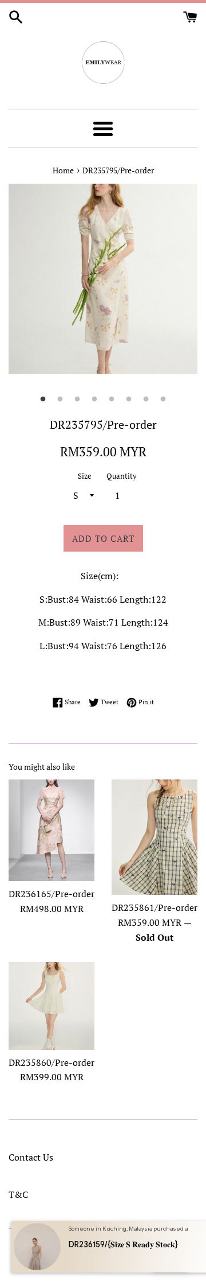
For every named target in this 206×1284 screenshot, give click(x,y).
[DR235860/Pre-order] (51, 1005)
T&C (18, 1194)
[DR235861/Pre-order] (154, 837)
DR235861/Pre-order (154, 907)
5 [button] (111, 399)
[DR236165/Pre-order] (51, 830)
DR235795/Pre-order (118, 170)
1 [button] (43, 399)
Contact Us (31, 1157)
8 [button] (163, 399)
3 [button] (77, 399)
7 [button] (146, 399)
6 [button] (128, 399)
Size (85, 476)
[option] (103, 279)
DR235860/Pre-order (51, 1062)
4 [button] (94, 399)
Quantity (121, 476)
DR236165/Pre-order (51, 893)
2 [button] (60, 399)
